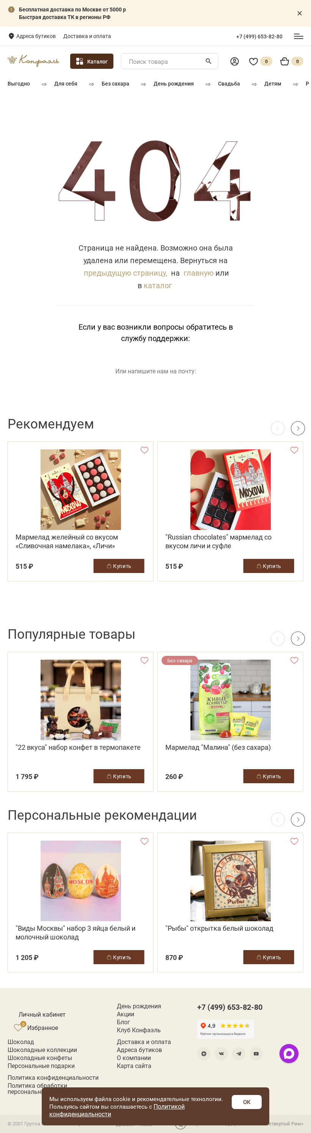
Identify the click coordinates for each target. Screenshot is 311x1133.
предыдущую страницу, (125, 273)
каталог (158, 285)
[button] (298, 428)
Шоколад (21, 1042)
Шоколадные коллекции (42, 1050)
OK (246, 1102)
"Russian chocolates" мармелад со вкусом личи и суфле (218, 541)
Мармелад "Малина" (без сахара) (218, 747)
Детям (272, 83)
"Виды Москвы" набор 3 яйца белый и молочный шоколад (75, 932)
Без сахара (115, 83)
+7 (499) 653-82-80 (259, 36)
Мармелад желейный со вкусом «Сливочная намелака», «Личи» (67, 541)
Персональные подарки (41, 1066)
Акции (125, 1014)
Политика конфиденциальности (53, 1077)
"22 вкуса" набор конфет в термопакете (78, 747)
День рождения (174, 83)
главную (199, 273)
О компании (134, 1058)
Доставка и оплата (87, 36)
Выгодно (19, 83)
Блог (123, 1022)
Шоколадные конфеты (40, 1058)
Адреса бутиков (36, 36)
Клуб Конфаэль (139, 1030)
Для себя (65, 83)
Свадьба (229, 83)
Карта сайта (134, 1066)
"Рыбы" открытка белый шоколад (219, 928)
